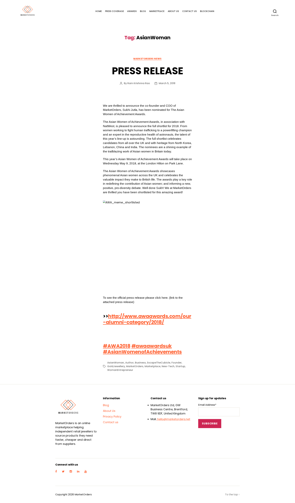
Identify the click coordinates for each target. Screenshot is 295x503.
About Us (173, 11)
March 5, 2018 (167, 83)
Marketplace (156, 11)
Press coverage (114, 11)
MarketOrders (134, 366)
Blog (143, 11)
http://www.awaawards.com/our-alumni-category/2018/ (147, 319)
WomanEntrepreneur (120, 370)
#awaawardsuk (151, 345)
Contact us (189, 11)
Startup (180, 366)
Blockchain (207, 11)
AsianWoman (115, 362)
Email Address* (207, 405)
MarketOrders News (147, 58)
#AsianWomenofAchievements (142, 351)
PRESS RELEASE (147, 71)
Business (140, 362)
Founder (176, 362)
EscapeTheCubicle (158, 362)
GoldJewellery (116, 366)
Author (129, 362)
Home (98, 11)
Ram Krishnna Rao (138, 83)
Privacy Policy (112, 416)
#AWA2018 (116, 345)
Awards (132, 11)
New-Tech (168, 366)
